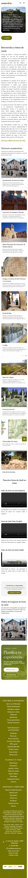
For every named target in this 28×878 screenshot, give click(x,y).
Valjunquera (20, 833)
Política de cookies (13, 853)
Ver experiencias (11, 675)
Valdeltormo (7, 833)
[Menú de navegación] (24, 3)
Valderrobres (13, 833)
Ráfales (18, 829)
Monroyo (21, 828)
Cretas (21, 824)
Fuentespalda (12, 826)
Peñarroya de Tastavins (11, 829)
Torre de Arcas (9, 831)
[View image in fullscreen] (13, 629)
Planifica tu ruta (10, 670)
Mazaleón (16, 828)
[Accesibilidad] (24, 439)
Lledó (11, 828)
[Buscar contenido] (20, 3)
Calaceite (17, 824)
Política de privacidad (13, 851)
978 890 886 (14, 845)
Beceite (12, 824)
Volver (8, 38)
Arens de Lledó (6, 824)
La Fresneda (19, 826)
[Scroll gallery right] (25, 629)
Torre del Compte (17, 831)
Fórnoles (7, 826)
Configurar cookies (14, 592)
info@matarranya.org (14, 848)
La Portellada (7, 828)
